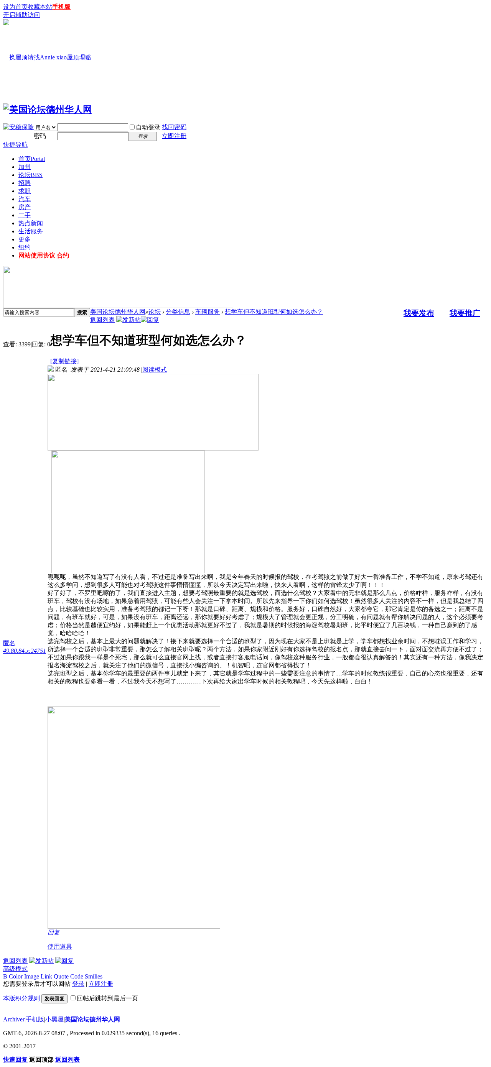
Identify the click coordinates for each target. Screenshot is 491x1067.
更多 (24, 239)
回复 (54, 932)
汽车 (24, 199)
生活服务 (30, 231)
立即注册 (174, 136)
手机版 (61, 6)
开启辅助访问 (21, 14)
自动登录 (148, 127)
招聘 (24, 183)
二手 (24, 215)
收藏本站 (40, 6)
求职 (24, 191)
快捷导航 (15, 144)
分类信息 (178, 311)
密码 (40, 136)
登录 (78, 983)
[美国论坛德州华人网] (47, 110)
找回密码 (174, 127)
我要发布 (419, 313)
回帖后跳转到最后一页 (107, 998)
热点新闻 (30, 223)
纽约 (24, 247)
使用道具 (60, 946)
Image (31, 976)
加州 (24, 167)
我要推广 (465, 313)
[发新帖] (128, 319)
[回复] (150, 319)
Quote (61, 976)
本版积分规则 (21, 998)
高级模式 (15, 968)
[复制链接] (64, 361)
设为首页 (15, 6)
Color (16, 976)
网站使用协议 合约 (43, 255)
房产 (24, 207)
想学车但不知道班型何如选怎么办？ (274, 311)
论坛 (30, 175)
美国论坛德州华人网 (117, 311)
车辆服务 (207, 311)
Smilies (93, 976)
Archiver (14, 1019)
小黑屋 (54, 1019)
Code (76, 976)
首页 (31, 159)
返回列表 (102, 319)
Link (46, 976)
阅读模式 (154, 369)
